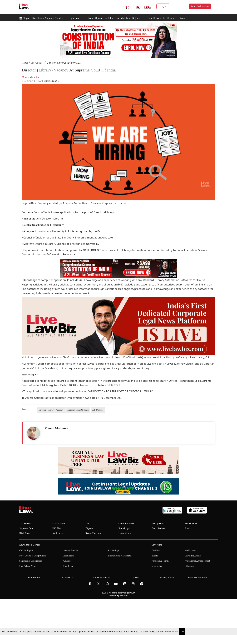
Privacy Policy (171, 631)
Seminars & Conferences (30, 561)
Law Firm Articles (193, 556)
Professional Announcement (197, 561)
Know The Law (93, 533)
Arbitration (58, 533)
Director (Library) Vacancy (51, 410)
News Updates (95, 18)
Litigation (189, 566)
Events (155, 556)
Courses (66, 561)
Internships (157, 566)
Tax (87, 523)
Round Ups (123, 528)
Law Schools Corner (29, 544)
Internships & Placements (119, 556)
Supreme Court (53, 18)
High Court (74, 18)
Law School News (27, 566)
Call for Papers (26, 550)
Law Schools (121, 18)
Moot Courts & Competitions (32, 556)
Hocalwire (124, 595)
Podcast (188, 528)
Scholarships (113, 550)
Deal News (156, 550)
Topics (27, 18)
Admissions (68, 556)
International (124, 533)
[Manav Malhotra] (33, 433)
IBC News (57, 528)
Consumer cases (126, 523)
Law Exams (68, 566)
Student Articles (70, 550)
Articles (109, 18)
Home (25, 62)
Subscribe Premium (199, 6)
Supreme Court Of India (78, 410)
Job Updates (169, 18)
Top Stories (38, 18)
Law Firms (153, 18)
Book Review (158, 528)
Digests (135, 18)
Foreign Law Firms (160, 561)
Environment (191, 523)
